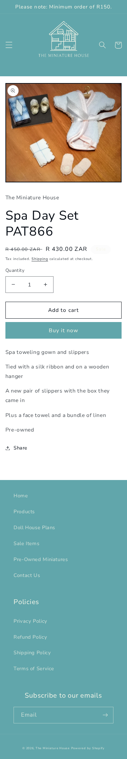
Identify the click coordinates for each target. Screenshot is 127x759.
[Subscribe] (105, 715)
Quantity (14, 270)
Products (24, 511)
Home (21, 495)
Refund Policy (30, 637)
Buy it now (64, 330)
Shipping (39, 258)
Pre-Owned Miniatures (41, 559)
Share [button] (20, 447)
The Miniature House (53, 748)
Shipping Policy (32, 652)
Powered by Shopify (88, 748)
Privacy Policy (30, 621)
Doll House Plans (34, 527)
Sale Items (26, 543)
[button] (9, 45)
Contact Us (27, 575)
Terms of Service (34, 668)
